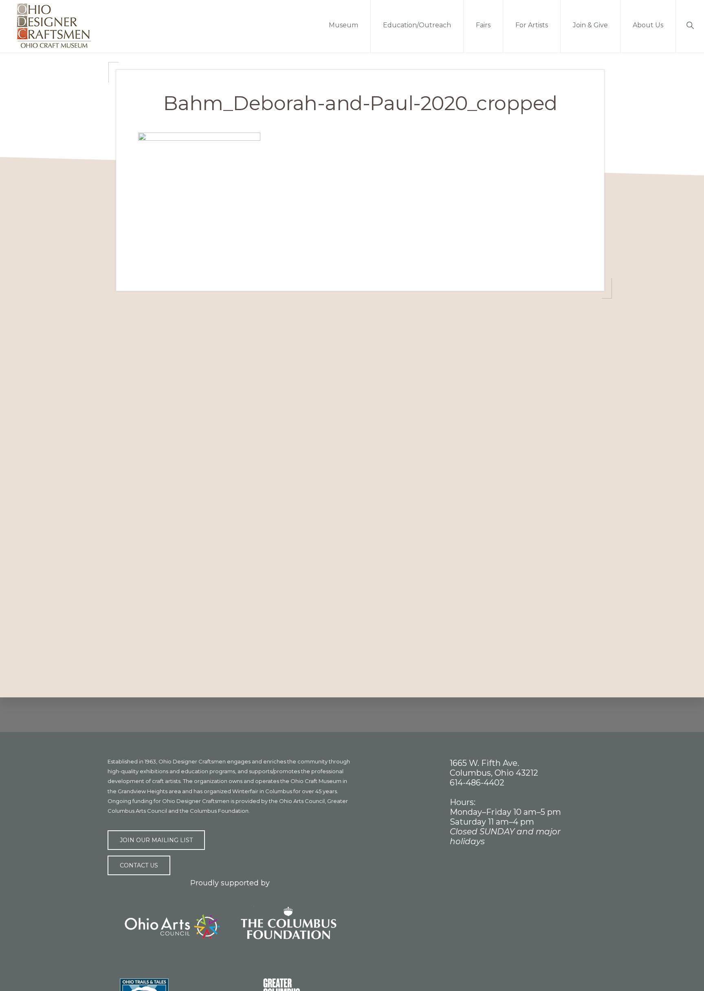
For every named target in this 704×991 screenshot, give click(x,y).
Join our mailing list (156, 840)
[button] (690, 24)
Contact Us (139, 865)
